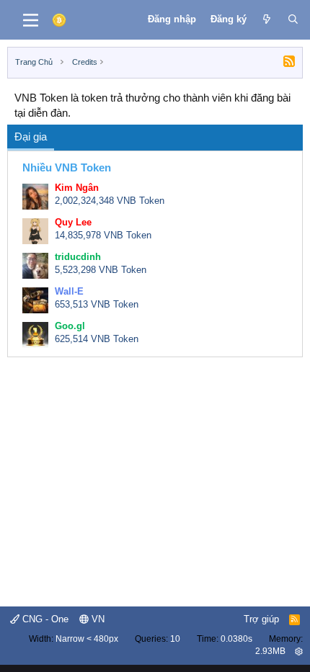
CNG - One (43, 619)
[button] (299, 651)
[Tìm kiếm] (293, 19)
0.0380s (236, 639)
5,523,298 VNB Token (100, 269)
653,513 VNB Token (96, 304)
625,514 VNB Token (96, 338)
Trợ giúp (261, 619)
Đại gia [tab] (30, 136)
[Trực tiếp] (267, 19)
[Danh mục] (31, 20)
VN (97, 619)
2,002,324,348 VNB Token (109, 200)
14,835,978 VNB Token (103, 235)
